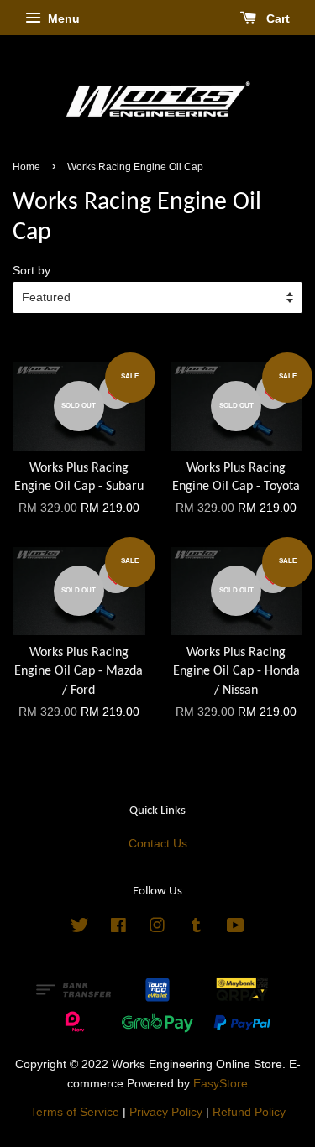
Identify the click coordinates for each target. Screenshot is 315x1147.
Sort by (31, 270)
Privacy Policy (165, 1112)
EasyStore (220, 1083)
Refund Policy (249, 1112)
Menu (62, 18)
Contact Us (158, 843)
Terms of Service (74, 1112)
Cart (276, 18)
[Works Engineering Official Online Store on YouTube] (235, 928)
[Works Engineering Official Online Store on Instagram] (157, 928)
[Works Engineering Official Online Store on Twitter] (80, 928)
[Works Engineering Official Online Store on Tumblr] (196, 928)
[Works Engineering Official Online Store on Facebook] (118, 928)
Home (26, 167)
